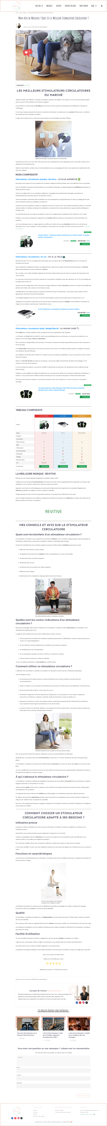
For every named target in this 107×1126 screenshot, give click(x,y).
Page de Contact (84, 1112)
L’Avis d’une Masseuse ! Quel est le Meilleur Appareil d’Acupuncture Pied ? (53, 1029)
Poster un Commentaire (83, 1095)
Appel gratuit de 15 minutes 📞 (87, 1114)
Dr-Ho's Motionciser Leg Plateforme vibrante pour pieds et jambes (58, 309)
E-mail (19, 1075)
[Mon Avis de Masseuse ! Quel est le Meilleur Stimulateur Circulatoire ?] (53, 55)
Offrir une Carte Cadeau (39, 1116)
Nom (18, 1067)
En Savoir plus (85, 244)
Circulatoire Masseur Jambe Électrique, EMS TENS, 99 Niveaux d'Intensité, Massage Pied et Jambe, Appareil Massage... (61, 389)
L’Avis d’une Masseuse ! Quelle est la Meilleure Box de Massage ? (79, 1029)
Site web (19, 1083)
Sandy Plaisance (43, 27)
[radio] (47, 964)
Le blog (35, 1114)
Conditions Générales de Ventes (63, 1112)
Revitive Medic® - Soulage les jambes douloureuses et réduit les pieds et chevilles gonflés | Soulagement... (64, 236)
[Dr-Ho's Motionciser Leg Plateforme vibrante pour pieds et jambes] (26, 314)
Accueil (35, 1110)
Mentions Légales (59, 1110)
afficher (26, 85)
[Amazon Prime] (88, 240)
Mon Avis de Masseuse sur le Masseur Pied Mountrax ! (28, 1029)
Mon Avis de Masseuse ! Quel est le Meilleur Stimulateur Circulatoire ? (53, 18)
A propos (35, 1112)
